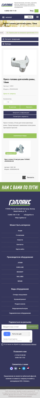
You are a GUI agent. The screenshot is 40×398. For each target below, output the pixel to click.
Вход (31, 11)
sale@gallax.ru (29, 215)
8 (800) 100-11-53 (10, 11)
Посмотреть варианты (20, 116)
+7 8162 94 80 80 (20, 355)
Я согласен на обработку (20, 344)
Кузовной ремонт (20, 299)
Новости (20, 240)
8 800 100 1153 (20, 357)
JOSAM (20, 262)
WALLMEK (20, 276)
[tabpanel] (20, 62)
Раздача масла (20, 304)
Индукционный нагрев (20, 308)
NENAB (20, 281)
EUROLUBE (20, 267)
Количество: (7, 99)
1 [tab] (20, 76)
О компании (20, 235)
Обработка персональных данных (20, 396)
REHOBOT (20, 272)
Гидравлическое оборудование (20, 313)
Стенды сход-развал (20, 294)
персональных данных (28, 344)
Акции (20, 230)
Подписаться (32, 326)
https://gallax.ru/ (20, 218)
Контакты (20, 244)
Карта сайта (20, 249)
